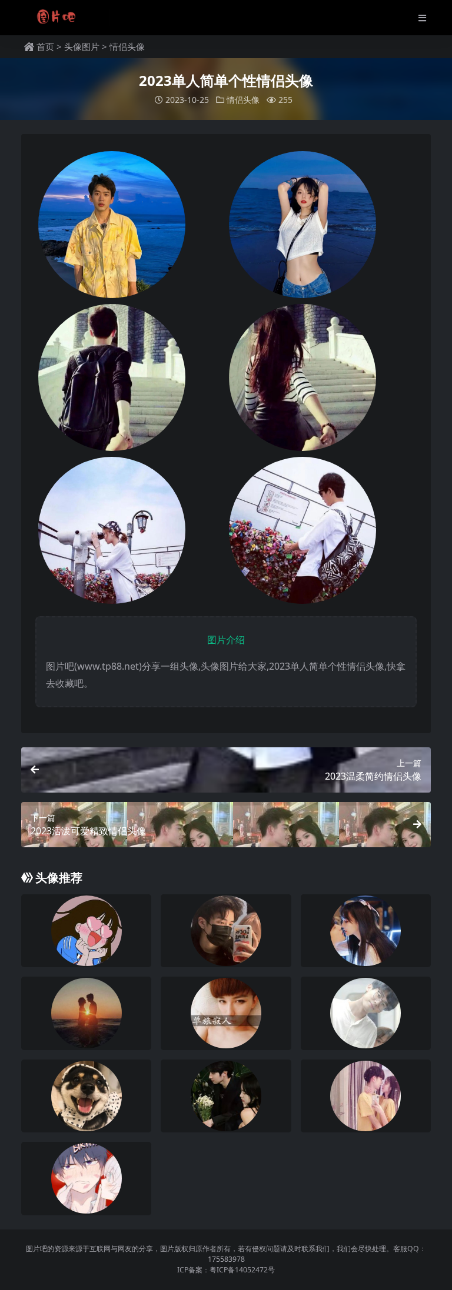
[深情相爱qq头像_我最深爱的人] (226, 1013)
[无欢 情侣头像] (86, 930)
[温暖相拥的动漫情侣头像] (86, 1178)
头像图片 (81, 46)
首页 (45, 46)
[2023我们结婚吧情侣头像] (366, 1013)
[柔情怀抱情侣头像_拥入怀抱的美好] (86, 1013)
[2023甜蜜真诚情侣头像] (226, 930)
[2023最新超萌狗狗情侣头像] (86, 1096)
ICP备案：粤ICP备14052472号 (226, 1270)
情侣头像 (127, 46)
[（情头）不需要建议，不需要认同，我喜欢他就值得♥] (366, 930)
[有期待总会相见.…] (226, 1096)
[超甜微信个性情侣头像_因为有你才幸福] (366, 1096)
